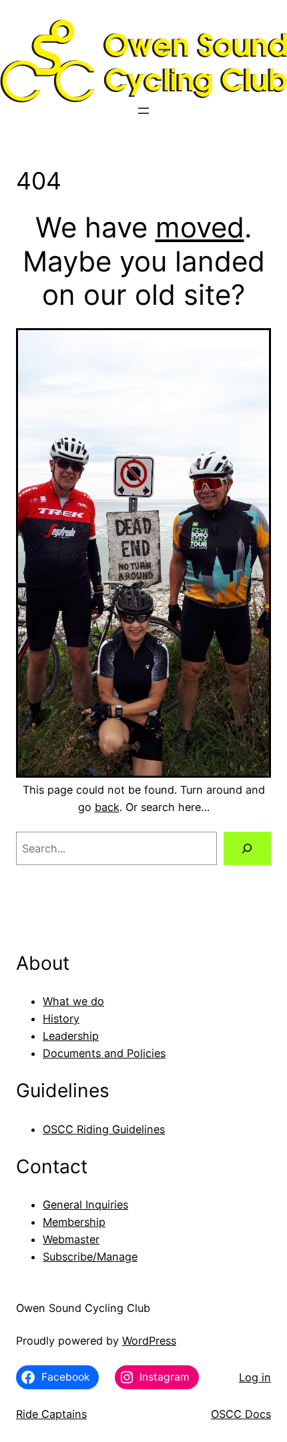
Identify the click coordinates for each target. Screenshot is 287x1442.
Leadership (71, 1035)
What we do (73, 1001)
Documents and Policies (104, 1053)
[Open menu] (143, 111)
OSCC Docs (241, 1414)
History (61, 1018)
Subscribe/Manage (90, 1256)
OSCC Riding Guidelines (104, 1129)
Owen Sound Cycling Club (83, 1308)
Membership (74, 1222)
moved (200, 227)
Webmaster (71, 1239)
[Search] (247, 848)
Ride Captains (51, 1414)
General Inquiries (85, 1204)
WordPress (149, 1340)
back (107, 807)
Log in (255, 1377)
